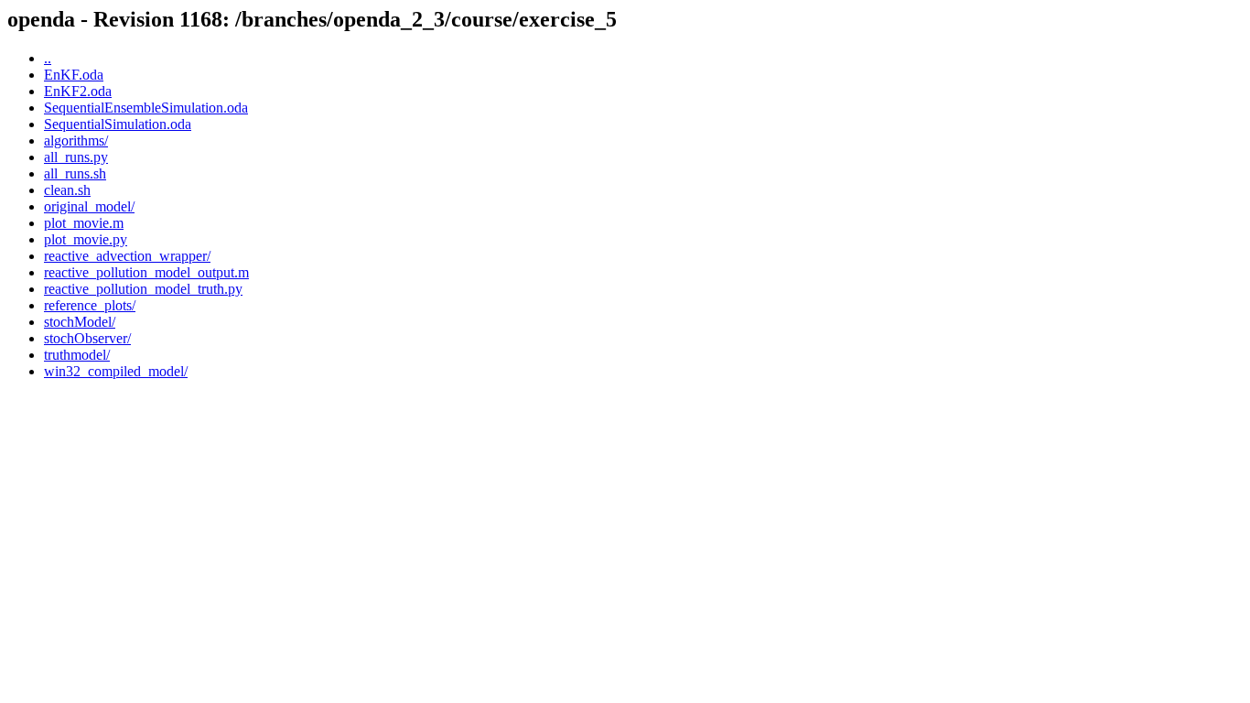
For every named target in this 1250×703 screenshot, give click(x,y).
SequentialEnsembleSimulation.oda (146, 107)
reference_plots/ (89, 305)
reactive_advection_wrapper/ (127, 256)
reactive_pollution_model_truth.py (143, 289)
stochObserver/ (87, 338)
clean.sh (67, 190)
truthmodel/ (77, 354)
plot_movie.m (84, 223)
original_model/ (89, 206)
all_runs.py (76, 157)
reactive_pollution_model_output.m (146, 272)
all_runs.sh (75, 173)
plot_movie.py (85, 239)
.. (47, 58)
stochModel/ (79, 322)
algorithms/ (76, 140)
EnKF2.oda (78, 91)
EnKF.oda (73, 74)
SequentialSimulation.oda (117, 124)
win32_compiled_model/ (116, 371)
